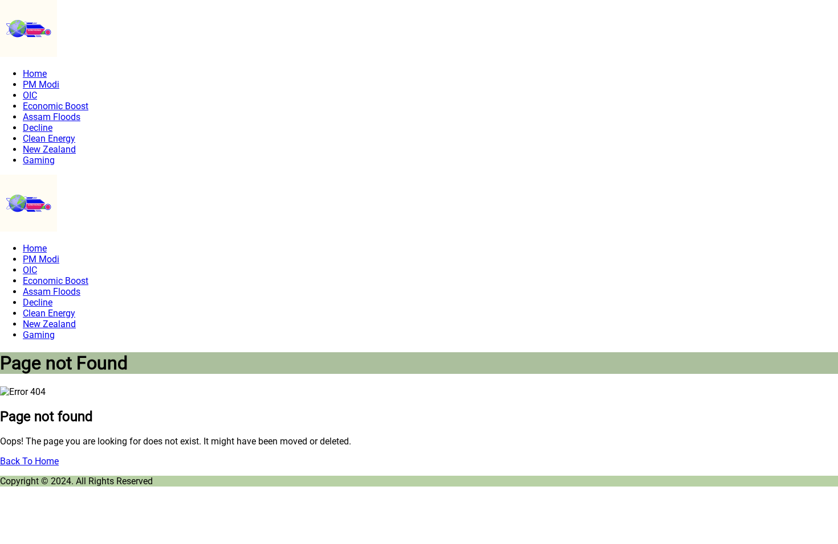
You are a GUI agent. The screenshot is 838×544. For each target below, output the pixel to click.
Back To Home (29, 461)
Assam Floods (51, 117)
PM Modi (41, 84)
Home (35, 73)
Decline (37, 127)
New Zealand (49, 149)
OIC (30, 95)
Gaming (39, 160)
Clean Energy (49, 138)
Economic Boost (55, 106)
